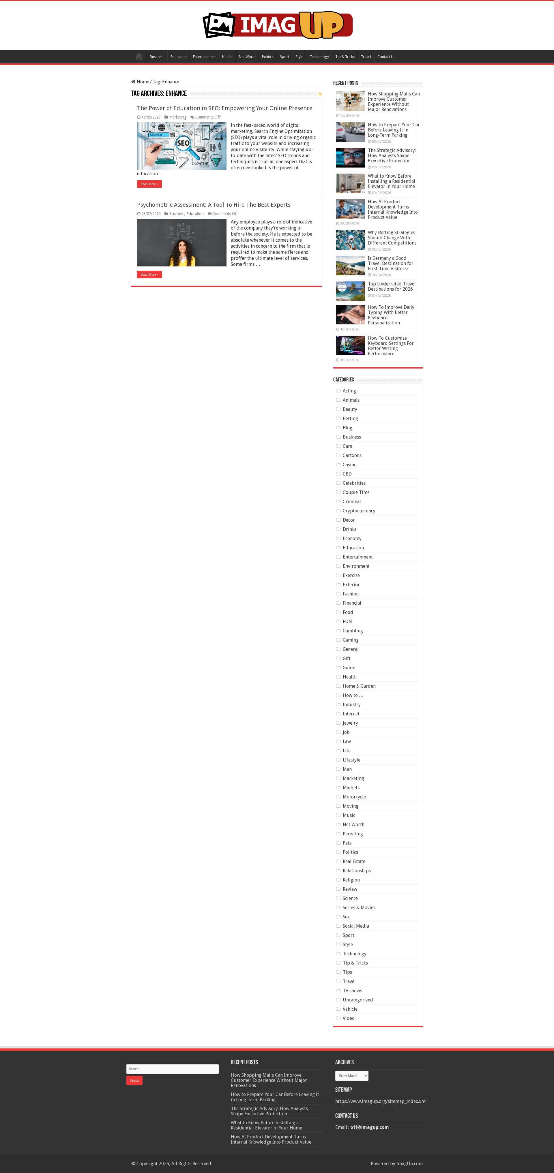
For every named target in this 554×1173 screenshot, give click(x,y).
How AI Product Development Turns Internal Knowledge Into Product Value (393, 209)
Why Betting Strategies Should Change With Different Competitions (392, 238)
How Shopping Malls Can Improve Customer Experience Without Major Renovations (394, 101)
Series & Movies (359, 907)
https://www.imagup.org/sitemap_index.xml (381, 1101)
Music (349, 815)
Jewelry (350, 723)
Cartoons (352, 455)
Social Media (356, 926)
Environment (356, 566)
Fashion (351, 594)
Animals (351, 400)
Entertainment (204, 56)
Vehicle (350, 1009)
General (351, 649)
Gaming (351, 640)
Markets (351, 787)
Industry (352, 704)
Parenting (353, 833)
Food (348, 612)
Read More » (149, 184)
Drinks (349, 529)
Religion (351, 880)
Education (179, 56)
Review (350, 889)
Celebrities (354, 483)
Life (347, 750)
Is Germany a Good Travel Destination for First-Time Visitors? (390, 263)
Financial (352, 603)
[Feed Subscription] (320, 94)
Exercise (351, 575)
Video (349, 1018)
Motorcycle (354, 797)
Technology (319, 56)
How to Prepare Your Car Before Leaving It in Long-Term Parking (394, 130)
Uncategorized (358, 1000)
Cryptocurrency (359, 511)
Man (347, 769)
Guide (349, 667)
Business (157, 56)
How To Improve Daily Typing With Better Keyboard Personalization (391, 315)
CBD (347, 474)
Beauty (350, 409)
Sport (284, 56)
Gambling (353, 631)
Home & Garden (359, 686)
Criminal (352, 501)
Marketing (177, 117)
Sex (346, 917)
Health (227, 56)
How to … (353, 695)
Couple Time (356, 492)
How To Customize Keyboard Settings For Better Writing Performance (391, 345)
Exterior (351, 584)
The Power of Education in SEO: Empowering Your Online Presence (224, 108)
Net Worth (247, 56)
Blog (347, 428)
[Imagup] (277, 24)
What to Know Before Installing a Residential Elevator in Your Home (391, 181)
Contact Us (386, 56)
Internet (351, 714)
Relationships (357, 870)
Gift (347, 658)
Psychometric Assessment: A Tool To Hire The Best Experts (214, 204)
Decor (349, 520)
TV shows (352, 990)
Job (346, 732)
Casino (350, 464)
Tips (347, 972)
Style (299, 56)
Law (347, 741)
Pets (347, 843)
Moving (350, 806)
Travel (366, 56)
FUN (347, 621)
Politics (268, 56)
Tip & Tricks (345, 56)
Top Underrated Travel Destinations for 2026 (392, 286)
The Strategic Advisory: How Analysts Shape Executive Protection (392, 155)
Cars (347, 446)
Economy (352, 538)
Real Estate (354, 861)
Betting (350, 418)
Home (138, 56)
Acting (349, 391)
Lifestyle (351, 760)
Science (350, 898)
